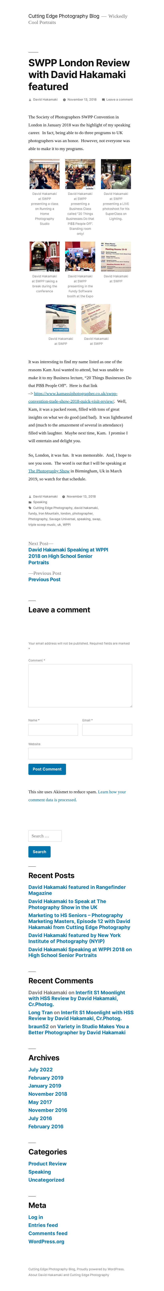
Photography (37, 519)
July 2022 (40, 1070)
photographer (82, 513)
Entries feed (43, 1225)
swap (96, 519)
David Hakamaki (45, 99)
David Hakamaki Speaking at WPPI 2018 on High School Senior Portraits (80, 952)
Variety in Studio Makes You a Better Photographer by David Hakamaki (78, 1029)
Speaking (40, 502)
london (66, 513)
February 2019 (45, 1078)
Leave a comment (119, 99)
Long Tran (40, 1012)
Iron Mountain (49, 513)
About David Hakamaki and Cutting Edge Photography (68, 1275)
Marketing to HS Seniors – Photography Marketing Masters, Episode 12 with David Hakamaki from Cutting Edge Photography (79, 921)
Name (34, 720)
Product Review (47, 1164)
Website (34, 744)
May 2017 (40, 1102)
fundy (32, 513)
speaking (84, 519)
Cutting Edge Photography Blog (63, 16)
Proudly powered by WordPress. (100, 1269)
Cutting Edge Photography (52, 508)
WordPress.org (46, 1241)
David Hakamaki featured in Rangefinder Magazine (77, 890)
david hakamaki (86, 508)
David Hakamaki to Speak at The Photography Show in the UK (67, 904)
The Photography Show (49, 471)
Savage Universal (62, 519)
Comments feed (48, 1233)
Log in (35, 1217)
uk (59, 525)
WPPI (67, 525)
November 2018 (47, 1094)
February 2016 (45, 1126)
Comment (36, 660)
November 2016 (47, 1110)
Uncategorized (46, 1180)
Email (87, 720)
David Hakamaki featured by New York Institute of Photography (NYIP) (74, 938)
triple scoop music (42, 525)
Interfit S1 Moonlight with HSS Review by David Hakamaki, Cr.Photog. (76, 998)
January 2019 (44, 1086)
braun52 (38, 1026)
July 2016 (40, 1118)
